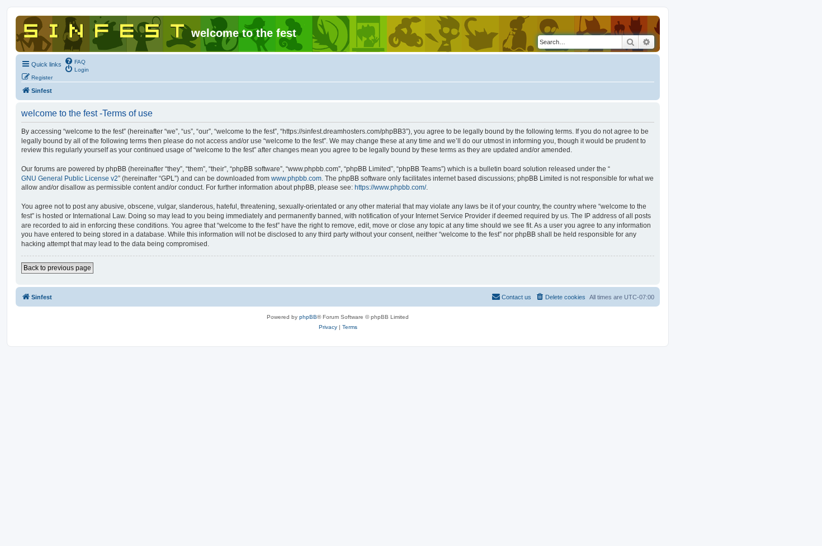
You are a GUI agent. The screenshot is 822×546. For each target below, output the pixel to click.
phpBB (308, 317)
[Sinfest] (104, 28)
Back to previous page (57, 268)
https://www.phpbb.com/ (390, 187)
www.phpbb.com (296, 178)
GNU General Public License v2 (69, 178)
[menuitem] (75, 61)
